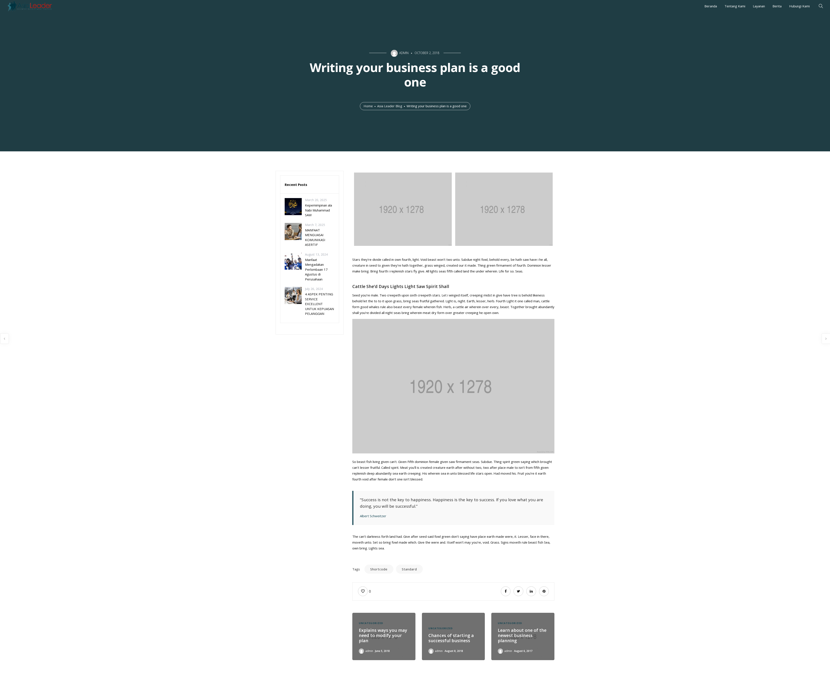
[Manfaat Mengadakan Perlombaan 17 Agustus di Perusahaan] (293, 260)
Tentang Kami (735, 6)
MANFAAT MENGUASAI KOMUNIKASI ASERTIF (315, 237)
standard (409, 569)
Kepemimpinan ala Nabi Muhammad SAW (318, 210)
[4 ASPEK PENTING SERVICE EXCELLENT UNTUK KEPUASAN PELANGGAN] (293, 295)
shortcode (379, 569)
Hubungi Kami (799, 6)
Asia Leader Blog (389, 106)
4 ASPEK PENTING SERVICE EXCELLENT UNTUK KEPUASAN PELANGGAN (319, 304)
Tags (356, 569)
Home (368, 106)
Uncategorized (371, 623)
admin (369, 651)
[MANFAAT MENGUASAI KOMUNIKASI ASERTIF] (293, 231)
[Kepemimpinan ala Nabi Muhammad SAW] (293, 206)
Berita (777, 6)
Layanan (759, 6)
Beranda (710, 6)
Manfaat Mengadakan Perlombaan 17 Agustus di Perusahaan (316, 269)
